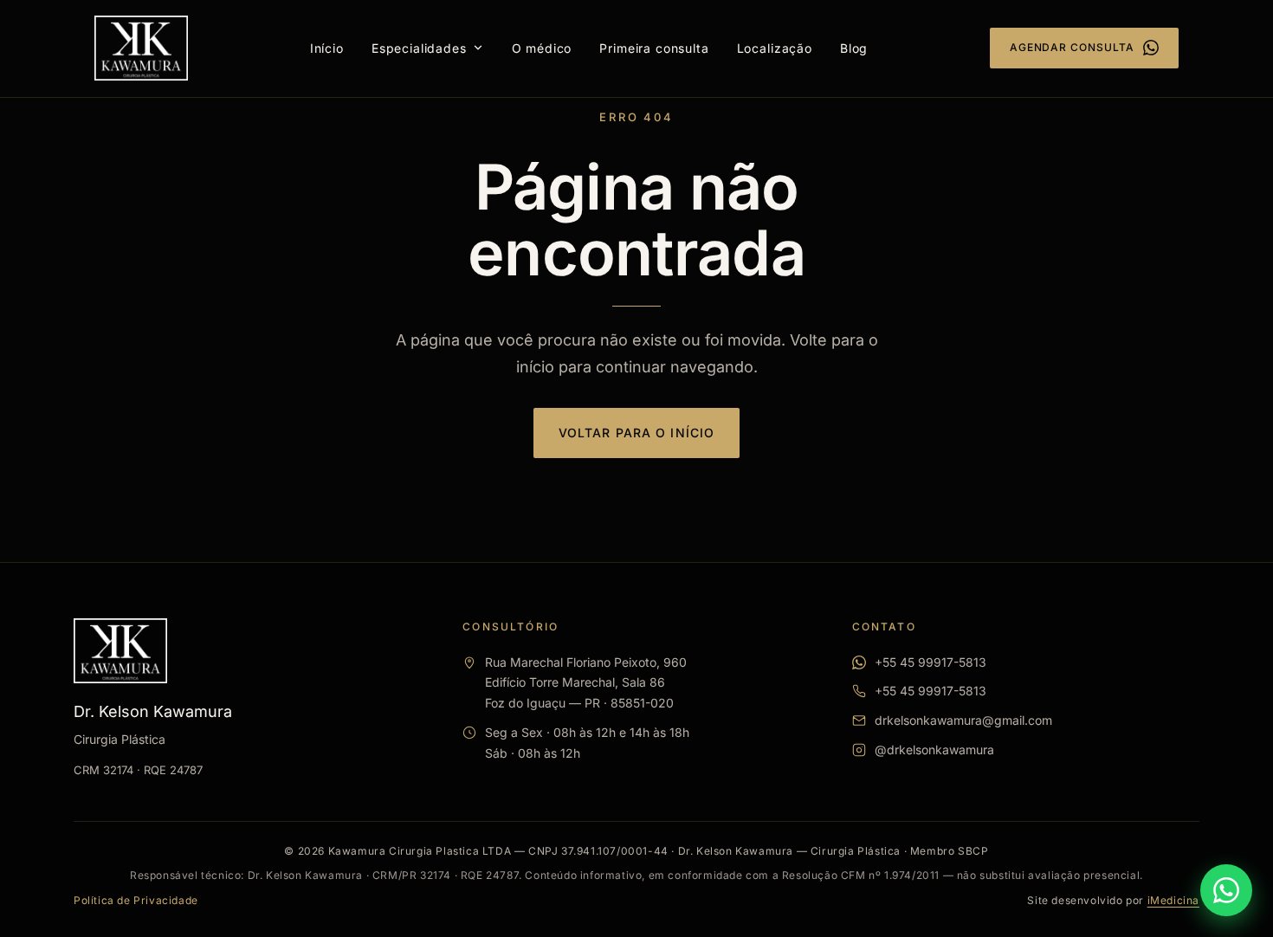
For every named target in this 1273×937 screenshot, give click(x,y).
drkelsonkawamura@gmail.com (963, 720)
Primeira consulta (653, 48)
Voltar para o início (636, 432)
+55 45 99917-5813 (930, 662)
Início (327, 48)
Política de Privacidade (136, 900)
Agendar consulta (1072, 47)
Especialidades (419, 48)
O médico (542, 48)
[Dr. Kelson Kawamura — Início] (141, 48)
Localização (774, 48)
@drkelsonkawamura (934, 749)
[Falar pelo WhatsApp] (1226, 890)
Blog (854, 48)
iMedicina (1173, 900)
